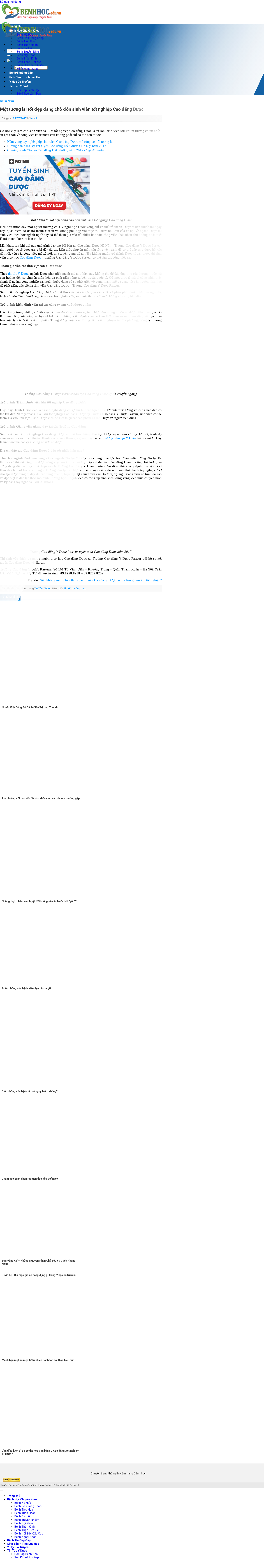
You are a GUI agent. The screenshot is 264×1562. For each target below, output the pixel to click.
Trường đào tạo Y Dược (119, 438)
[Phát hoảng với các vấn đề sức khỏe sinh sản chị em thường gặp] (45, 795)
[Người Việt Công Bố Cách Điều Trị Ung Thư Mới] (59, 704)
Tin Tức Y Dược (19, 86)
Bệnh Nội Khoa (23, 1523)
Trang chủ (15, 26)
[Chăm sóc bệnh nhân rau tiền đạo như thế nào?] (45, 1175)
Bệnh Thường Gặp (21, 72)
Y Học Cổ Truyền (20, 81)
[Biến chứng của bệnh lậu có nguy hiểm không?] (54, 1088)
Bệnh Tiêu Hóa (23, 1509)
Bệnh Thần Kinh (24, 1526)
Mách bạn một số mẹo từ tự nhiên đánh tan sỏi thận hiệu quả (38, 1360)
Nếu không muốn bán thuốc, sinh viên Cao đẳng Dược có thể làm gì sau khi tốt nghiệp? (101, 580)
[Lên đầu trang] (1, 1490)
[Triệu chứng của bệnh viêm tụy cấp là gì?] (45, 985)
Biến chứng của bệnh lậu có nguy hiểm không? (29, 1091)
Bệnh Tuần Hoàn (25, 1513)
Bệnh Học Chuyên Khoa (24, 30)
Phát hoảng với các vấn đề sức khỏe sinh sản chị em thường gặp (41, 798)
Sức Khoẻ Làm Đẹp (29, 93)
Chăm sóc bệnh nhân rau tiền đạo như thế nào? (30, 1178)
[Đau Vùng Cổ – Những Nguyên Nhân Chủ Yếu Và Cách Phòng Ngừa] (45, 1257)
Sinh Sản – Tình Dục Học (25, 77)
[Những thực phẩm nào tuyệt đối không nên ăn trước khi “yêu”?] (54, 898)
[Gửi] (8, 55)
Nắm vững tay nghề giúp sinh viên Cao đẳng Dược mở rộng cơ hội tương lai (60, 141)
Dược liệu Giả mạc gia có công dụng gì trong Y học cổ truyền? (39, 1275)
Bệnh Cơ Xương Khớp (27, 1506)
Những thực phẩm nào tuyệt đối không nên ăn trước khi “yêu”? (39, 901)
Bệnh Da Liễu (22, 1516)
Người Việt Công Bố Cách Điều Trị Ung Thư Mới (30, 707)
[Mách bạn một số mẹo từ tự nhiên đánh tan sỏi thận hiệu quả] (45, 1356)
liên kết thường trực (74, 588)
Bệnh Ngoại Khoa (28, 68)
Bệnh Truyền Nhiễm (26, 1520)
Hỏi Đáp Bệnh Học (26, 1554)
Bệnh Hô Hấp (22, 1502)
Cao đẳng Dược (30, 257)
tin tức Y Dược (18, 273)
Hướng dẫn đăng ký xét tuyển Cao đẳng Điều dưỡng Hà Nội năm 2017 (56, 146)
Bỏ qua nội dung (10, 1)
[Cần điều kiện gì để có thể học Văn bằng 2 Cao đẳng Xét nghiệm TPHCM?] (45, 1447)
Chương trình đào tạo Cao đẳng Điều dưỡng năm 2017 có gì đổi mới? (55, 150)
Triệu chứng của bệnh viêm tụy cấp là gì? (26, 988)
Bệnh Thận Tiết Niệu (27, 1530)
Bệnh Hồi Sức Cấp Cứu (28, 1533)
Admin (34, 118)
